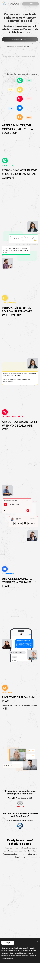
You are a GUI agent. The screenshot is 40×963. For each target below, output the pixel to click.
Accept (7, 943)
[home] (10, 4)
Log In (30, 4)
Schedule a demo (20, 39)
